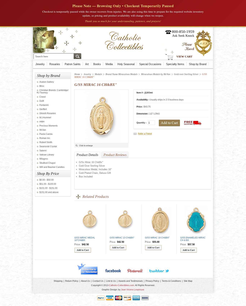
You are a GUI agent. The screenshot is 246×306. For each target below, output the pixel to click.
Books (97, 64)
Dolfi (41, 101)
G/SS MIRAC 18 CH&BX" (157, 237)
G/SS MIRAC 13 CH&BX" (122, 237)
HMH (41, 121)
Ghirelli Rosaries (47, 113)
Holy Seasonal (126, 64)
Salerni (42, 150)
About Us (85, 281)
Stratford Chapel (47, 163)
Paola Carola (45, 134)
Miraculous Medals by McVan (155, 74)
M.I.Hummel (45, 117)
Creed (42, 97)
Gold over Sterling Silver (186, 74)
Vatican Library (46, 154)
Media (109, 64)
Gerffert (43, 109)
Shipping (58, 281)
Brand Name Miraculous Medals (121, 74)
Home (77, 74)
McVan (42, 130)
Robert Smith (45, 142)
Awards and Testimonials (130, 281)
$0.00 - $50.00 (46, 180)
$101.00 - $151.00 (48, 188)
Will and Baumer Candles (51, 167)
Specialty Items (175, 64)
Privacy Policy (152, 281)
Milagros (43, 159)
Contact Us (98, 281)
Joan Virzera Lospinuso (132, 289)
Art (87, 64)
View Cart (184, 56)
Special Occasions (150, 64)
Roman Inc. (45, 138)
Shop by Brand (197, 64)
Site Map (188, 281)
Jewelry (40, 64)
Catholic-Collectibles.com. (122, 285)
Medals (98, 74)
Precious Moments (48, 126)
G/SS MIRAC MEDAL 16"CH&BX (84, 238)
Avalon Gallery (46, 82)
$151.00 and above (49, 192)
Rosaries (54, 64)
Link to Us (111, 281)
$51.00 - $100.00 (47, 184)
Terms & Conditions (171, 281)
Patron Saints (72, 64)
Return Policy (71, 281)
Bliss (41, 86)
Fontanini (44, 105)
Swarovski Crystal (48, 146)
